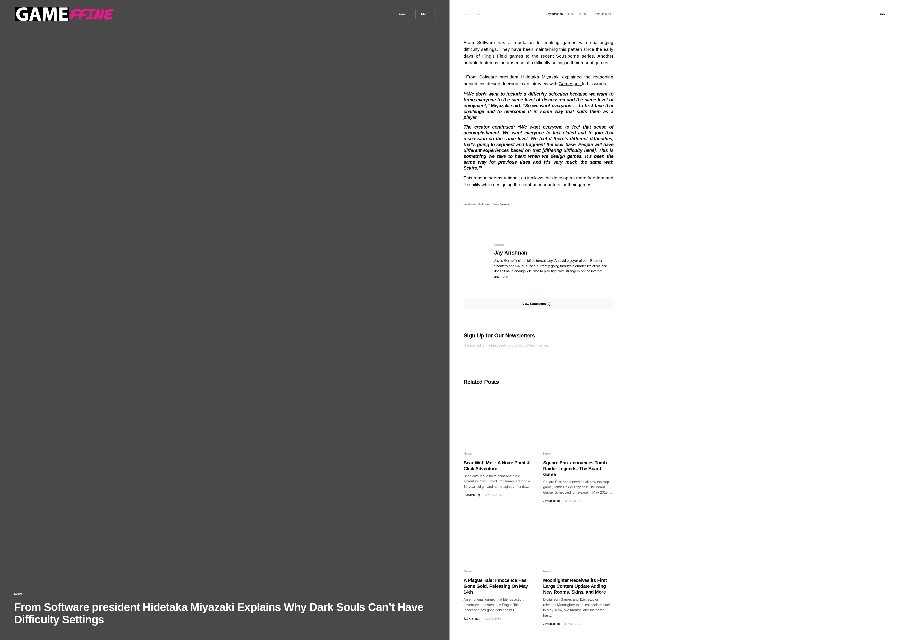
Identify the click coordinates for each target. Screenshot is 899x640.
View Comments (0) (536, 304)
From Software (501, 204)
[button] (401, 14)
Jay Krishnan (510, 252)
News (18, 594)
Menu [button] (425, 14)
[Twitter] (379, 14)
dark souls (484, 204)
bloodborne (470, 204)
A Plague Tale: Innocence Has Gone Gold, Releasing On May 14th (496, 586)
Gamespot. (570, 83)
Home (467, 14)
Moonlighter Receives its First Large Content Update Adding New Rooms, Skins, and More (575, 586)
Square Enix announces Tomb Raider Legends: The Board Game (575, 468)
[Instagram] (385, 14)
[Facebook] (374, 14)
